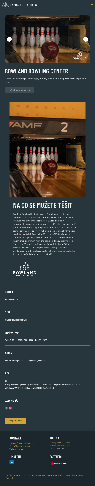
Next (85, 39)
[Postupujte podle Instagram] (10, 408)
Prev (9, 39)
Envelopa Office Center (60, 443)
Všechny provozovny (20, 90)
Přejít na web (15, 421)
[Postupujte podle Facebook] (6, 408)
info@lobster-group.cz (21, 446)
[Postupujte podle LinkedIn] (12, 462)
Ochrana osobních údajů (54, 475)
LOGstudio (9, 478)
